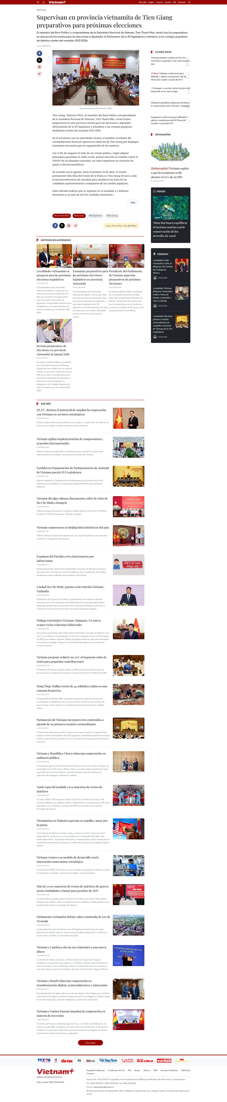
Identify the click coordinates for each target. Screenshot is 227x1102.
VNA (155, 1070)
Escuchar (162, 278)
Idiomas (146, 1070)
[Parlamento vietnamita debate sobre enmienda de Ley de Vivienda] (128, 925)
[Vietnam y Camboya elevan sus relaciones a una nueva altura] (128, 955)
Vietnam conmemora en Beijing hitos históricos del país (73, 527)
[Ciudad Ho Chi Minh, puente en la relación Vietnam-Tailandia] (128, 595)
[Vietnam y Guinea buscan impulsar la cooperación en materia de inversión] (128, 1019)
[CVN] (127, 1060)
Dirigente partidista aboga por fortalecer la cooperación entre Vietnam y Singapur (170, 104)
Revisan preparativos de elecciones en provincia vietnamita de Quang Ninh (53, 350)
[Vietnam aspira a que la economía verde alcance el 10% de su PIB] (170, 152)
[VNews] (56, 1060)
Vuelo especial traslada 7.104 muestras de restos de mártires (69, 789)
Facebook (39, 53)
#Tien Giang (112, 215)
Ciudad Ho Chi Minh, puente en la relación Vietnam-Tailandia (71, 589)
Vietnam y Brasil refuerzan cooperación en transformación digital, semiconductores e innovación (72, 983)
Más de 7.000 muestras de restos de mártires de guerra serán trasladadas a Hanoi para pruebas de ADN (72, 888)
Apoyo (137, 1070)
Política (41, 10)
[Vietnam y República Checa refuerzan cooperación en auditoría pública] (128, 761)
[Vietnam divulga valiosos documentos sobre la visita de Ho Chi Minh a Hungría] (128, 506)
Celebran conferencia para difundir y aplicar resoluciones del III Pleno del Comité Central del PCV (168, 76)
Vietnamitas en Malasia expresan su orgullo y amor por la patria (72, 823)
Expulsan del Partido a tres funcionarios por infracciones (65, 558)
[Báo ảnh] (164, 1060)
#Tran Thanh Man (61, 215)
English (151, 2)
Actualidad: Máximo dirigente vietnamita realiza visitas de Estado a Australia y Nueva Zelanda (162, 294)
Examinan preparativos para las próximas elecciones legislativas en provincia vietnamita (90, 277)
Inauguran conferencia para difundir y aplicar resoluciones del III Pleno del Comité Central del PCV (169, 120)
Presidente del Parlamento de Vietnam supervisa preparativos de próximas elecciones (125, 277)
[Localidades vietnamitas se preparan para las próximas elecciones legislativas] (54, 256)
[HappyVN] (182, 1060)
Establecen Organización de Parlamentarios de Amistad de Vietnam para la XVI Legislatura (73, 470)
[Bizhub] (90, 1060)
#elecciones (79, 215)
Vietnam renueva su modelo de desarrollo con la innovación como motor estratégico (68, 859)
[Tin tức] (67, 1060)
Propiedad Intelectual (96, 1070)
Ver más (46, 403)
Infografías (163, 134)
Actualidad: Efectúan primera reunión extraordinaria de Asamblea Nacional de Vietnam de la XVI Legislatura (162, 324)
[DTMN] (145, 1060)
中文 (174, 2)
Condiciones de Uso (116, 1070)
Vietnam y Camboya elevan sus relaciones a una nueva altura (71, 949)
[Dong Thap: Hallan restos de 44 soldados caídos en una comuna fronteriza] (128, 694)
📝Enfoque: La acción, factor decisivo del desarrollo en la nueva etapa (170, 90)
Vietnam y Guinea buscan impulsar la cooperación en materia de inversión (71, 1013)
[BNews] (79, 1060)
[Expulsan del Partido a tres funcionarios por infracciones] (128, 564)
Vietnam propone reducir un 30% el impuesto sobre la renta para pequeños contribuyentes (71, 659)
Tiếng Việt (142, 2)
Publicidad (185, 1070)
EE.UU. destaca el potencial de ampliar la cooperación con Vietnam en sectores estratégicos (71, 412)
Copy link (39, 74)
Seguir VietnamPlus (114, 225)
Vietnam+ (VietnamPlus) (57, 2)
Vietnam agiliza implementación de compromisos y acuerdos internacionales (70, 441)
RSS (129, 1070)
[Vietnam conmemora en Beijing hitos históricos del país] (128, 535)
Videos (161, 191)
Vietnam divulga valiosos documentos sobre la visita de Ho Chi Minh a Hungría (72, 500)
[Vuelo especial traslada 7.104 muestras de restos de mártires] (128, 795)
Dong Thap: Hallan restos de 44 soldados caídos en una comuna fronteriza (72, 688)
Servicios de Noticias (169, 1070)
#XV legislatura (95, 215)
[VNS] (108, 1060)
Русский (181, 2)
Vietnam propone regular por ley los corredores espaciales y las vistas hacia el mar (170, 60)
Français (159, 2)
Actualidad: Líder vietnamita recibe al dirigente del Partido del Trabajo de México (163, 266)
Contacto (90, 1073)
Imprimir (39, 67)
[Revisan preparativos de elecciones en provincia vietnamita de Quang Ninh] (54, 331)
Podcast (162, 254)
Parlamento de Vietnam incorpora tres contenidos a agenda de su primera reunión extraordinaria (70, 722)
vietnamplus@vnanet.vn (104, 1087)
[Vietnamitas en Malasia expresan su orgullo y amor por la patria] (128, 828)
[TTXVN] (44, 1060)
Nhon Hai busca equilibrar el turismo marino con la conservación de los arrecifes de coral (170, 229)
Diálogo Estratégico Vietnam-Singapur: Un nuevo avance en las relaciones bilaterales (69, 622)
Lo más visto (163, 52)
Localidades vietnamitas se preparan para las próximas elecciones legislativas (54, 275)
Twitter (39, 60)
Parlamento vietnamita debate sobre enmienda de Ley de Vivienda (73, 919)
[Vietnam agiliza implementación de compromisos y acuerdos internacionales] (128, 447)
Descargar (91, 1042)
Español (168, 2)
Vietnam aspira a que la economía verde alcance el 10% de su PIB (170, 172)
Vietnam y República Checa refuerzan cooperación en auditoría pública (71, 755)
